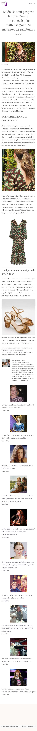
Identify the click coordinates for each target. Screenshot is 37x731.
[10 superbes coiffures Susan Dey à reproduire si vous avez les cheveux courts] (18, 400)
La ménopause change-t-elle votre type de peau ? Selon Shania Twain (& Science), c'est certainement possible (18, 531)
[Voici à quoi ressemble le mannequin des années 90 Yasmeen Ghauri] (18, 461)
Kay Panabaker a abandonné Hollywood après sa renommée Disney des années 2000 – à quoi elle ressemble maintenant (18, 565)
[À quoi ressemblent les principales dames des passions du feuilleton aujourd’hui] (18, 591)
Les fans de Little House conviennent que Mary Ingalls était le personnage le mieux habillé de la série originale (17, 628)
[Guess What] (4, 3)
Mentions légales (19, 726)
